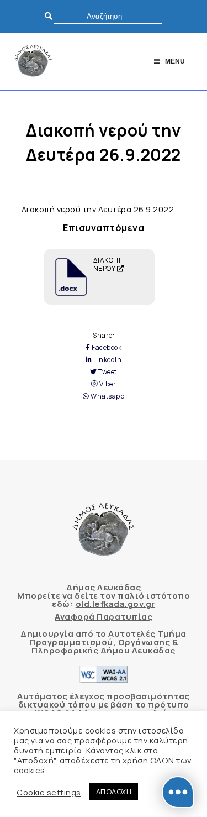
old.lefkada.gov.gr (115, 604)
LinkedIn (106, 360)
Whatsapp (106, 396)
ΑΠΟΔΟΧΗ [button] (114, 792)
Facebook (106, 347)
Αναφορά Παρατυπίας (103, 616)
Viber (107, 384)
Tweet (107, 372)
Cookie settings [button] (49, 792)
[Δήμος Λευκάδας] (33, 61)
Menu (175, 61)
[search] (108, 16)
